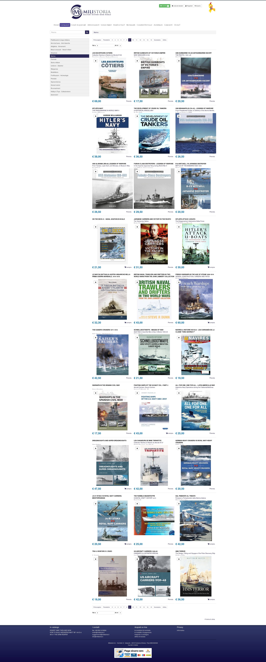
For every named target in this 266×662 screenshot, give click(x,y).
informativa (180, 630)
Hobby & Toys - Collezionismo (60, 91)
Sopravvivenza (55, 82)
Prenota (128, 101)
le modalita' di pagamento (143, 632)
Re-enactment (55, 88)
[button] (96, 60)
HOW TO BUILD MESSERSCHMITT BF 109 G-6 (66, 632)
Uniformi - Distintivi (57, 66)
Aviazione (54, 53)
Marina (96, 32)
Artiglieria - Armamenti (58, 46)
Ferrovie (53, 59)
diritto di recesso (140, 636)
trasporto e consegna (142, 634)
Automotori (54, 95)
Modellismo (54, 72)
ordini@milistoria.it (98, 632)
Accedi (198, 6)
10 (133, 40)
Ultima (164, 40)
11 (136, 40)
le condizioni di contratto (142, 630)
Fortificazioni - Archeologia (59, 75)
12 (140, 40)
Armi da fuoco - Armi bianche (60, 43)
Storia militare (55, 62)
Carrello (165, 6)
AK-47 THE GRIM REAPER (59, 634)
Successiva (157, 40)
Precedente (106, 40)
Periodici (53, 79)
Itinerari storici (55, 85)
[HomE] (90, 12)
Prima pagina (97, 40)
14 (147, 40)
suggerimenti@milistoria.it (100, 634)
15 (151, 40)
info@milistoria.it (97, 636)
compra (128, 267)
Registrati (190, 6)
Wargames (54, 69)
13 (144, 40)
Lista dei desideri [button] (178, 6)
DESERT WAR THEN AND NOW (60, 630)
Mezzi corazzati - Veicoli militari (61, 50)
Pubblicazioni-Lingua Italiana (60, 40)
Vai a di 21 (105, 45)
